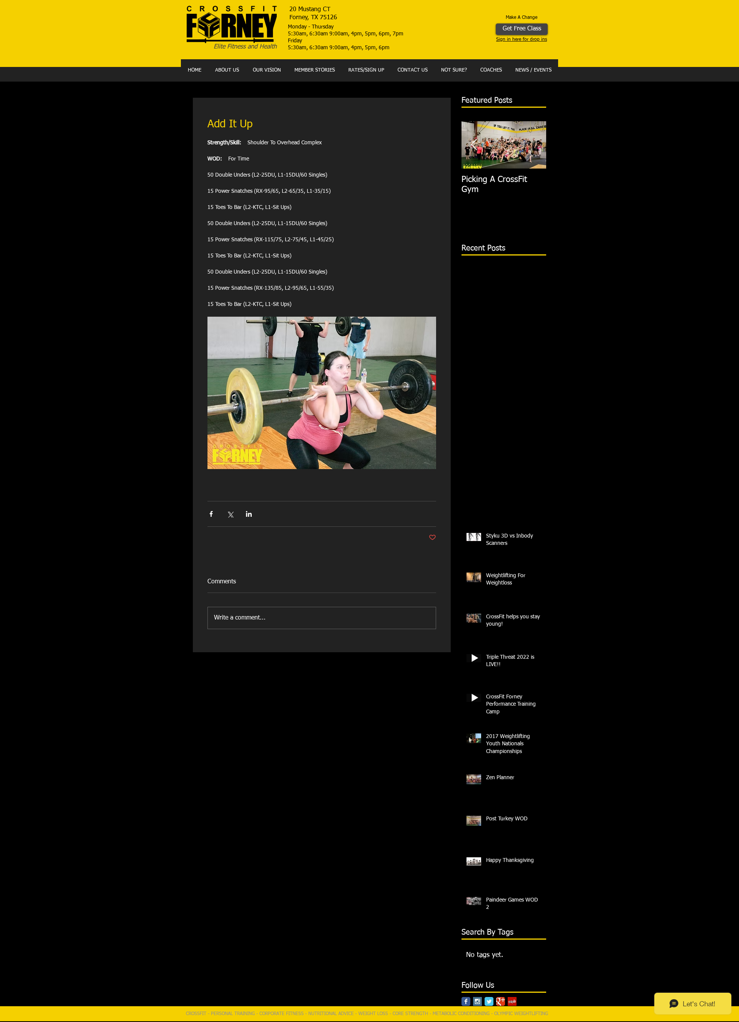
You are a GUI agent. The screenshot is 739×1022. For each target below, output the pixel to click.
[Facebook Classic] (465, 1001)
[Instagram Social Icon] (477, 1001)
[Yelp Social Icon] (512, 1001)
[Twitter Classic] (489, 1001)
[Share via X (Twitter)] (230, 514)
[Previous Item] (473, 145)
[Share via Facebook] (211, 514)
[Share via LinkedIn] (248, 514)
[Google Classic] (500, 1001)
